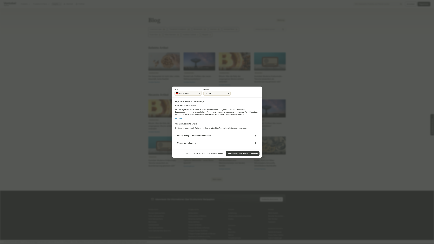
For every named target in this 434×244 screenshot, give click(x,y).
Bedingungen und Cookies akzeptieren (243, 154)
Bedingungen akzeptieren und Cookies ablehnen (204, 154)
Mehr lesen (179, 119)
